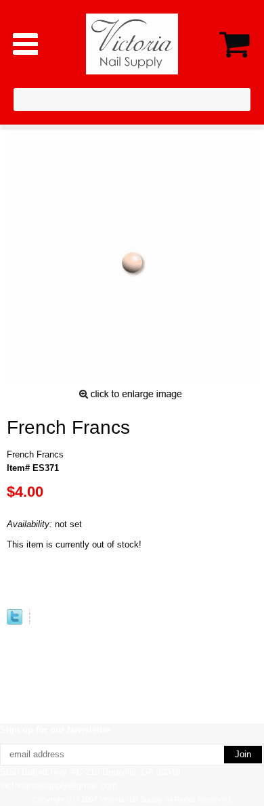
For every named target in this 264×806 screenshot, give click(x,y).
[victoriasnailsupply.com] (132, 43)
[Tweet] (14, 622)
